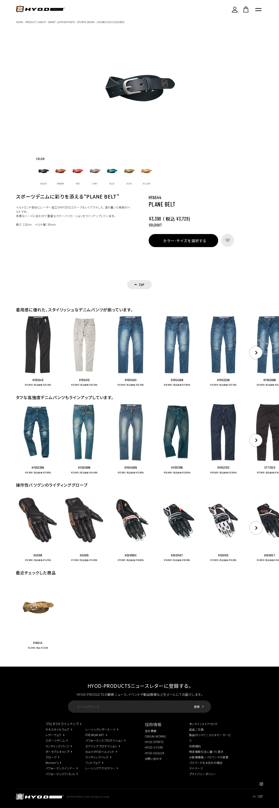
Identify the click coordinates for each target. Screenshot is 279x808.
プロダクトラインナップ (62, 723)
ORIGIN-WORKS (155, 736)
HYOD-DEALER (154, 753)
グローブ (51, 757)
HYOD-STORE (154, 747)
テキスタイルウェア (57, 729)
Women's (52, 763)
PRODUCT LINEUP (35, 22)
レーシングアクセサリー (100, 768)
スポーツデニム (55, 740)
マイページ (196, 768)
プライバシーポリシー (202, 774)
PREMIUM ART (94, 735)
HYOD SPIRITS (154, 742)
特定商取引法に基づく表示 (206, 752)
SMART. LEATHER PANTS (61, 22)
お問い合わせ (153, 759)
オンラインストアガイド (203, 724)
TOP (260, 796)
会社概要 (151, 731)
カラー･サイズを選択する (184, 240)
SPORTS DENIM (85, 22)
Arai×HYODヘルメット (99, 752)
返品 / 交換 (196, 729)
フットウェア (92, 763)
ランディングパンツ (57, 746)
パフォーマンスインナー (60, 768)
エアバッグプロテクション (101, 746)
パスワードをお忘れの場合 (206, 763)
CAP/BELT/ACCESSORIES (111, 22)
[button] (256, 352)
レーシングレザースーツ (100, 729)
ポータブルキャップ (57, 752)
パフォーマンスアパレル (60, 774)
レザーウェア (54, 735)
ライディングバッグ (96, 757)
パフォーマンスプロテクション (104, 740)
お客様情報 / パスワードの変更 (209, 757)
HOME (19, 22)
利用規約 (195, 746)
